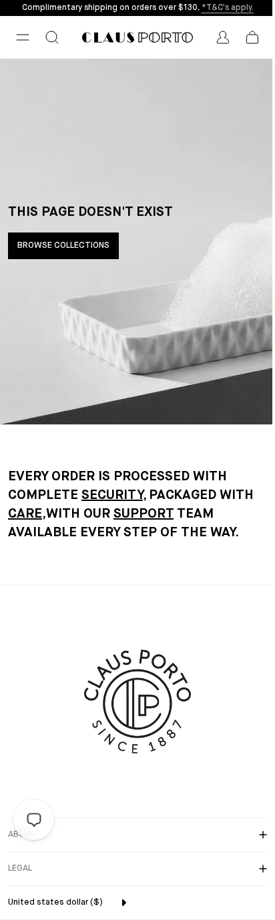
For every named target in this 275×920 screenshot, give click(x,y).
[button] (22, 37)
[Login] (223, 37)
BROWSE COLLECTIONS (63, 245)
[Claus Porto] (137, 37)
